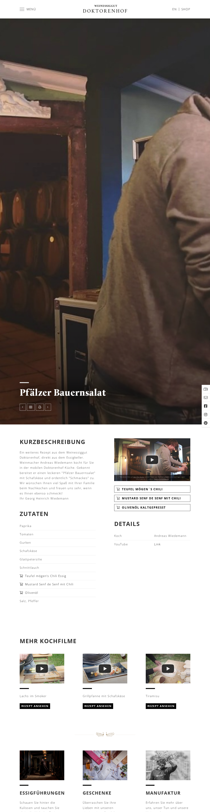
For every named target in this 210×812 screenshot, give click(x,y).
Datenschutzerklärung (161, 479)
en (174, 9)
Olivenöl (31, 593)
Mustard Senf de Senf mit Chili (48, 584)
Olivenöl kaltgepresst (143, 507)
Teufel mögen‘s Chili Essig (45, 576)
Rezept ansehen (35, 706)
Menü (31, 9)
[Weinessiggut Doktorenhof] (105, 9)
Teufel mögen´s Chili (142, 489)
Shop (185, 9)
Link (157, 544)
